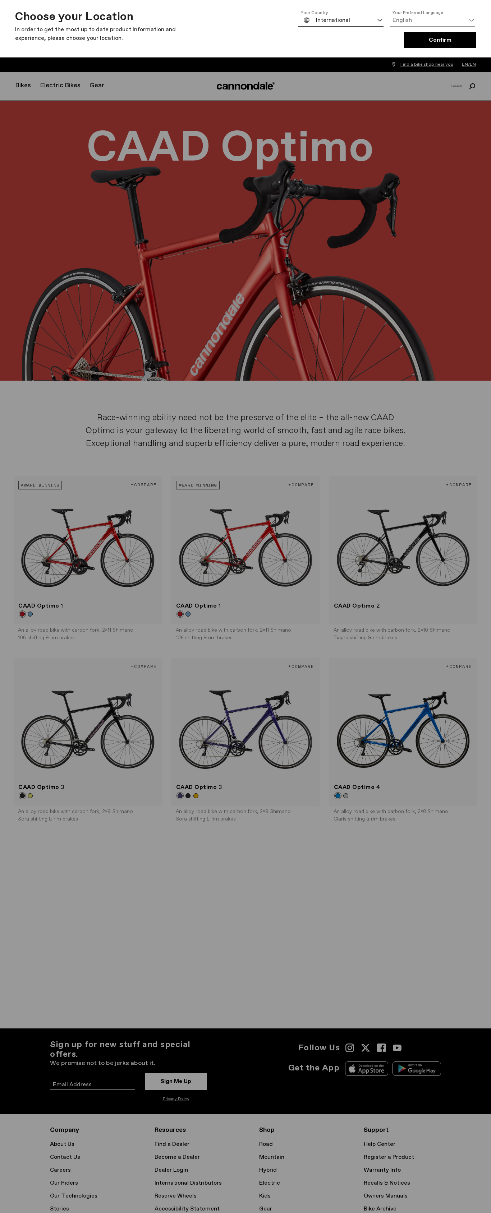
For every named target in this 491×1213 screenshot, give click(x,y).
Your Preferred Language (418, 13)
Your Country (314, 13)
